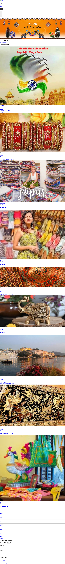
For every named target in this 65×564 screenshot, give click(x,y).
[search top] (0, 5)
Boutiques (1, 518)
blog (0, 17)
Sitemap (1, 559)
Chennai (1, 533)
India (1, 517)
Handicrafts (4, 42)
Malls (1, 521)
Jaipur (1, 532)
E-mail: (1, 549)
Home (0, 42)
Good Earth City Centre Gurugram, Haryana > (5, 546)
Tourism (1, 525)
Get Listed (1, 6)
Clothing (1, 513)
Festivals (1, 524)
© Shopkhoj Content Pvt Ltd (3, 563)
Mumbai (1, 537)
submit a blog (1, 538)
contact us (2, 17)
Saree (1, 528)
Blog (2, 42)
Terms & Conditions (2, 560)
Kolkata (1, 536)
